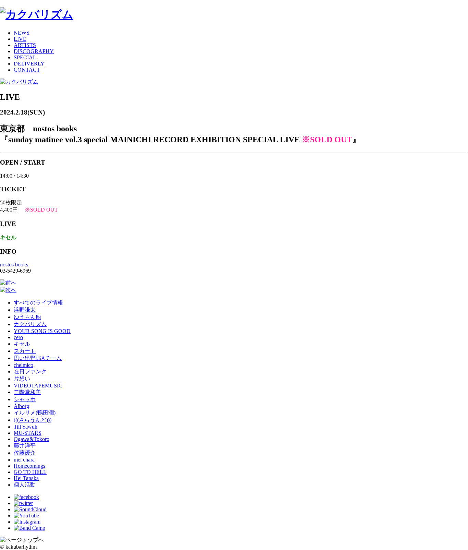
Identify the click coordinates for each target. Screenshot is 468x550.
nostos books (14, 264)
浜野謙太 (25, 310)
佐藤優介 (25, 453)
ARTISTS (25, 45)
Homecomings (29, 466)
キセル (22, 344)
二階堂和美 (27, 392)
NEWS (21, 33)
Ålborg (21, 406)
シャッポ (25, 399)
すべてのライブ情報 (38, 303)
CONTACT (27, 70)
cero (18, 337)
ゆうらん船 (27, 317)
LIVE (20, 39)
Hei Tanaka (26, 478)
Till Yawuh (25, 427)
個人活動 (25, 485)
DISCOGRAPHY (34, 51)
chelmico (23, 365)
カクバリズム (30, 324)
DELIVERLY (29, 64)
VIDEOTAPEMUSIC (38, 385)
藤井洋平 (25, 446)
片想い (22, 379)
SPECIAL (25, 57)
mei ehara (24, 460)
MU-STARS (27, 433)
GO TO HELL (30, 472)
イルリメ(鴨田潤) (35, 413)
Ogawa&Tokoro (31, 439)
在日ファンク (30, 371)
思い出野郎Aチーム (38, 358)
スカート (25, 351)
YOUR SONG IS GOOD (42, 331)
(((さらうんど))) (32, 420)
